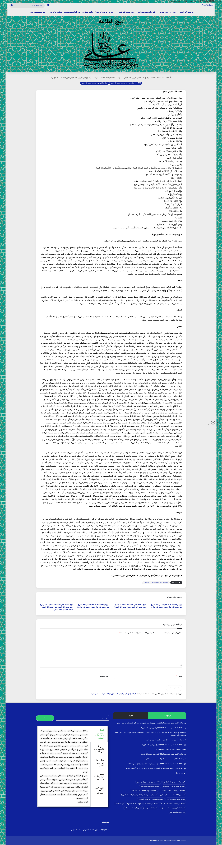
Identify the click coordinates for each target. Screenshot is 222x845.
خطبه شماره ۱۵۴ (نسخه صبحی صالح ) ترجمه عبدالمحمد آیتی (166, 759)
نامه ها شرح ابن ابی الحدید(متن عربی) (173, 803)
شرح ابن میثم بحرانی (146, 12)
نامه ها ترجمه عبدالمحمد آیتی (176, 799)
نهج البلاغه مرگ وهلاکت (177, 812)
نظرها (130, 715)
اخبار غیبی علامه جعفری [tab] (99, 790)
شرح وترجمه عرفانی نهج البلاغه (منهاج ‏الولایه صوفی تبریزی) (139, 795)
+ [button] (213, 422)
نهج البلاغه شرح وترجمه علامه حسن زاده (172, 808)
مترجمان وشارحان (37, 12)
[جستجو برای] (12, 5)
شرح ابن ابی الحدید (168, 12)
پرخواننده (167, 715)
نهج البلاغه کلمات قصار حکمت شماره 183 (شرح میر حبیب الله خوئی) (163, 728)
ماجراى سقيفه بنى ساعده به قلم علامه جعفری (171, 749)
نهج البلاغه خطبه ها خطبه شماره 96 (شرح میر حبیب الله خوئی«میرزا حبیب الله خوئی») (93, 606)
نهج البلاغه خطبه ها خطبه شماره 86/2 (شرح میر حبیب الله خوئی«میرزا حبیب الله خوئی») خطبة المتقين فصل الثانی (56, 607)
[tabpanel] (64, 766)
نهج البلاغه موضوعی (72, 12)
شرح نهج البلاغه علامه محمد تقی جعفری (172, 795)
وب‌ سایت (104, 676)
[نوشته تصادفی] (48, 5)
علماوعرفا (105, 829)
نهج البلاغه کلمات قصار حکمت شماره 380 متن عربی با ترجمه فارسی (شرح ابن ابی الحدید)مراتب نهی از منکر (151, 723)
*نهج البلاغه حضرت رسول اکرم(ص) (174, 782)
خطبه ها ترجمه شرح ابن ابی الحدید (174, 786)
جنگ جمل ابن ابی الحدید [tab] (99, 763)
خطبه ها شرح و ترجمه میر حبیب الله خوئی (94, 83)
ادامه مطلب (82, 802)
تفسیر (97, 829)
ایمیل (179, 676)
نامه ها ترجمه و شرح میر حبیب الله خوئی (151, 799)
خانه (168, 77)
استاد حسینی (76, 829)
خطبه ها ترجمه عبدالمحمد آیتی (150, 786)
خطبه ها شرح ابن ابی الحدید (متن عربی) (172, 790)
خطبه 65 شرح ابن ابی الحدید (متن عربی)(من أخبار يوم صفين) (166, 740)
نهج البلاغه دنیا (119, 803)
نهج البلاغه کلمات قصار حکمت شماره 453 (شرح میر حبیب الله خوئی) (163, 754)
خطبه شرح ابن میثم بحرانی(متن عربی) (148, 782)
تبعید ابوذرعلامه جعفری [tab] (99, 776)
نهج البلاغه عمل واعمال (150, 808)
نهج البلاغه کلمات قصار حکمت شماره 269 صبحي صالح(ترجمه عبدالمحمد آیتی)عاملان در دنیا (156, 768)
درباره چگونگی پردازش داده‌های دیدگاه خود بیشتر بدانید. (113, 693)
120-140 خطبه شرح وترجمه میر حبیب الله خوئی (144, 77)
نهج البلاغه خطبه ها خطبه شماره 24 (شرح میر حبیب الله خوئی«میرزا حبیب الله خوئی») (130, 606)
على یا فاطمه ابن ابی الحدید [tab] (99, 749)
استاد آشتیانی (88, 829)
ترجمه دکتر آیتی (186, 12)
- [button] (217, 422)
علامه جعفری (87, 12)
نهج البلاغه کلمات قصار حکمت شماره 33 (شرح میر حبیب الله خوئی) (164, 744)
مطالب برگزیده (56, 12)
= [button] (208, 422)
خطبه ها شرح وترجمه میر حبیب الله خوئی (156, 582)
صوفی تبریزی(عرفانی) (104, 12)
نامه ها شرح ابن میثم (151, 803)
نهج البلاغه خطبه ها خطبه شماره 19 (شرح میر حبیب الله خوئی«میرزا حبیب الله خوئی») (166, 606)
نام (180, 665)
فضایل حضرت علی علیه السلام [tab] (99, 734)
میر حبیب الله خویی (126, 12)
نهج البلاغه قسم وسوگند (132, 808)
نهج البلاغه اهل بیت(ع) (134, 803)
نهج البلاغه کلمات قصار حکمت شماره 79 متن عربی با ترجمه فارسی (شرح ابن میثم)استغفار (157, 763)
